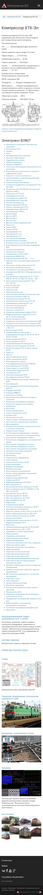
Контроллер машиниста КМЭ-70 (17, 296)
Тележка (9, 151)
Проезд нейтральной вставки (16, 583)
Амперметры (10, 406)
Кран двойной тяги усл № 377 (16, 493)
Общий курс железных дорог (15, 649)
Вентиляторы (11, 455)
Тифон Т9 (9, 352)
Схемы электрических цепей (16, 413)
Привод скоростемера (14, 162)
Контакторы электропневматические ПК (20, 265)
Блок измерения (12, 384)
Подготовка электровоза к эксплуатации (20, 547)
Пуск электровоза (12, 581)
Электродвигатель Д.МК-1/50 (16, 198)
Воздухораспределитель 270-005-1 (19, 482)
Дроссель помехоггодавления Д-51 (18, 223)
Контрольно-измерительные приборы (19, 404)
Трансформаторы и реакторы (17, 200)
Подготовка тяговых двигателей (17, 556)
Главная (4, 888)
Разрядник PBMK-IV (13, 393)
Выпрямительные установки (16, 240)
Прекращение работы (14, 592)
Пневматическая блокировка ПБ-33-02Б (20, 346)
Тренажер (6, 767)
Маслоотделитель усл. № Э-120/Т (18, 529)
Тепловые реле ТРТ (13, 372)
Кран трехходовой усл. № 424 (17, 495)
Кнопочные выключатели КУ (16, 305)
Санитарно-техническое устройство (19, 451)
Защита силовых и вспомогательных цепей (21, 419)
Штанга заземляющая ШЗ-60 (16, 359)
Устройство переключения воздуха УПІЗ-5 (21, 312)
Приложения (10, 610)
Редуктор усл (10, 502)
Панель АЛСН (11, 227)
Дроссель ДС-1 (11, 216)
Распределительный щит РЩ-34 (17, 377)
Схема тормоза (11, 460)
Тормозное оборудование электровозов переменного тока (20, 697)
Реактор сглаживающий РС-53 (17, 207)
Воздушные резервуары (14, 466)
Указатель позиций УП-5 (15, 310)
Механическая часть (13, 149)
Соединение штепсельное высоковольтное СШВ (23, 321)
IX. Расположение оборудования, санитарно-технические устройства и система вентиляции (23, 434)
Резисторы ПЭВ (11, 290)
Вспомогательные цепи (14, 417)
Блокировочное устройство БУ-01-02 (19, 303)
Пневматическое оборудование (17, 457)
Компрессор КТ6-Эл (13, 475)
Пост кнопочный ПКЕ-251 (15, 308)
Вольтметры (10, 408)
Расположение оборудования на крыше (20, 446)
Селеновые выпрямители (15, 249)
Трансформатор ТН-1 (14, 236)
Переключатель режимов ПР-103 (18, 299)
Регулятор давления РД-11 (15, 341)
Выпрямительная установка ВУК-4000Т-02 (21, 243)
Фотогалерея (8, 814)
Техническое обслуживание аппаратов (20, 402)
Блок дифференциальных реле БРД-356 (20, 363)
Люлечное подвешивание (15, 158)
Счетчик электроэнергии (15, 410)
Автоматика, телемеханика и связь (18, 733)
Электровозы (12, 888)
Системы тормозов (10, 639)
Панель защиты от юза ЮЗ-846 (17, 368)
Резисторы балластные (14, 292)
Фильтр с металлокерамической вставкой (17, 129)
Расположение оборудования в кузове (20, 444)
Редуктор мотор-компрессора (16, 478)
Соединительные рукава (15, 504)
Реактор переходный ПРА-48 (16, 205)
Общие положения (13, 549)
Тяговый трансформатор (15, 202)
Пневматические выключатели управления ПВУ (23, 323)
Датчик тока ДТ (11, 214)
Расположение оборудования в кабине (20, 437)
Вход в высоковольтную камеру (17, 538)
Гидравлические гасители (15, 160)
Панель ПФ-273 (11, 229)
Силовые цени (11, 415)
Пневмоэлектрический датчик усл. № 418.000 (22, 527)
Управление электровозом (15, 536)
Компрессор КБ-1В (13, 480)
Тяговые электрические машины (17, 182)
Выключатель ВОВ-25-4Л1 (15, 256)
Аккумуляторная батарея (15, 431)
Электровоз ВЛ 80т (14, 16)
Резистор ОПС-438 (13, 285)
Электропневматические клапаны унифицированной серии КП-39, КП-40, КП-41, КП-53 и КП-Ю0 (23, 334)
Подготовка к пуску (13, 578)
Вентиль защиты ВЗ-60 (14, 330)
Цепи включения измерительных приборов (21, 422)
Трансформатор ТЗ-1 (14, 231)
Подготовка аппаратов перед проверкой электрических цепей (20, 561)
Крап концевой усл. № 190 (15, 500)
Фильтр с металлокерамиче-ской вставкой (21, 473)
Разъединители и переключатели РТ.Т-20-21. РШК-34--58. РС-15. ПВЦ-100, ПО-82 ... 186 (22, 277)
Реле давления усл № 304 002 (17, 509)
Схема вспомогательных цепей (17, 462)
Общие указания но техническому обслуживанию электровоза (18, 604)
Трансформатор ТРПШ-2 (15, 211)
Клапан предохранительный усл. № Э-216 (21, 513)
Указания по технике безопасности (18, 176)
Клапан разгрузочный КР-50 (16, 339)
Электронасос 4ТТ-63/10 (15, 193)
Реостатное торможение (15, 585)
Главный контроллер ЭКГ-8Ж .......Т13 (20, 258)
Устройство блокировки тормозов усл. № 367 (22, 507)
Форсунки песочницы (13, 469)
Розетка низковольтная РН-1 (16, 319)
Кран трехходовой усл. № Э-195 (17, 498)
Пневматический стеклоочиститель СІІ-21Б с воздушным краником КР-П (22, 521)
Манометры (10, 525)
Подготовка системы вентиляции (18, 551)
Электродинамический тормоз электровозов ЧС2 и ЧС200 (15, 617)
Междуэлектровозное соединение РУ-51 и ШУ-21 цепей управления (21, 315)
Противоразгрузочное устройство (18, 155)
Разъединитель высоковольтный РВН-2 (20, 269)
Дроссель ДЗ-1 (11, 220)
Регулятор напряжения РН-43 (17, 375)
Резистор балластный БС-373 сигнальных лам (23, 294)
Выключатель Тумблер (14, 395)
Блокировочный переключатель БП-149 (20, 301)
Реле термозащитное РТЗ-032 (17, 366)
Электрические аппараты (15, 252)
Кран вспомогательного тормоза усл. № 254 (22, 487)
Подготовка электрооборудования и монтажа (22, 558)
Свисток (9, 355)
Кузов (8, 153)
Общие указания (12, 534)
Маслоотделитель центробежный (18, 471)
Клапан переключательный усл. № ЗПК (20, 516)
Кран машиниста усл (13, 484)
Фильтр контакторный (14, 518)
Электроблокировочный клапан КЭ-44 (19, 343)
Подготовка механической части (17, 554)
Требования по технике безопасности (19, 531)
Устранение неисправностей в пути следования (23, 542)
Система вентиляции (13, 453)
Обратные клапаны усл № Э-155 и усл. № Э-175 (23, 511)
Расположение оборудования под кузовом (21, 449)
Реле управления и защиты (16, 361)
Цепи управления (12, 424)
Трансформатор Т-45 (14, 234)
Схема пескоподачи (13, 464)
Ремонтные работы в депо (15, 545)
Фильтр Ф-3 (10, 225)
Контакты (12, 890)
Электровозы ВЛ (17, 5)
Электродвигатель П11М (15, 196)
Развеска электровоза (14, 164)
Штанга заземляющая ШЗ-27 (16, 357)
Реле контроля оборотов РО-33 (17, 370)
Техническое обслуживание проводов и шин (22, 607)
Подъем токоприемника (14, 540)
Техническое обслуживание (16, 238)
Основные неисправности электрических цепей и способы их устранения (23, 427)
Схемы (5, 658)
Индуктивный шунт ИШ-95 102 (17, 209)
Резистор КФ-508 (12, 287)
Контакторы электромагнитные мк (18, 267)
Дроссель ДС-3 (11, 218)
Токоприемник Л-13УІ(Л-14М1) (17, 254)
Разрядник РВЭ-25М (13, 390)
